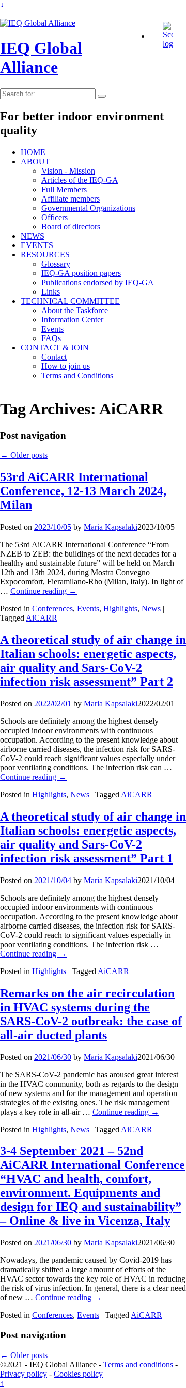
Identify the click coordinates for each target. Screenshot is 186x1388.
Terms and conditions (138, 1364)
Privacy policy (23, 1373)
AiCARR (41, 617)
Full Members (64, 189)
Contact (54, 356)
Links (50, 291)
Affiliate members (70, 198)
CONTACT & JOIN (55, 347)
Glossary (55, 263)
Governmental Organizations (88, 208)
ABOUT (35, 161)
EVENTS (37, 245)
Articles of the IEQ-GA (79, 180)
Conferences (52, 608)
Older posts (24, 455)
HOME (33, 152)
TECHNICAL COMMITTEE (70, 301)
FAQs (51, 338)
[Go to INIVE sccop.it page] (170, 43)
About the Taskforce (74, 310)
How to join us (65, 366)
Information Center (72, 319)
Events (52, 329)
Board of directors (70, 226)
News (151, 608)
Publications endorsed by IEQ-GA (97, 282)
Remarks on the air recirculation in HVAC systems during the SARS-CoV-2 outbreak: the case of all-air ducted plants (91, 1014)
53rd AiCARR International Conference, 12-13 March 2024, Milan (83, 491)
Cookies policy (78, 1373)
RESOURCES (45, 254)
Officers (54, 217)
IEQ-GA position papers (81, 273)
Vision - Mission (68, 170)
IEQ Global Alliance (41, 57)
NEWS (32, 236)
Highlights (120, 608)
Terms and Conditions (77, 375)
